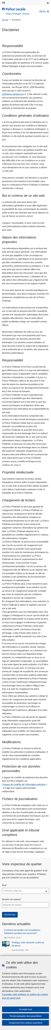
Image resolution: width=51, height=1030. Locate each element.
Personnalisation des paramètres (25, 1016)
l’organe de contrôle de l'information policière (23, 784)
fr (3, 3)
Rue (4, 885)
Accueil (5, 20)
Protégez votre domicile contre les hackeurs (28, 944)
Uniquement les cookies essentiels (25, 1023)
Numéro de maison (11, 899)
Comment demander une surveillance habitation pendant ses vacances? (22, 931)
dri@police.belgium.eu (13, 94)
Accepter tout (25, 1009)
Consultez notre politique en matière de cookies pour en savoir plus (25, 996)
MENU (42, 11)
